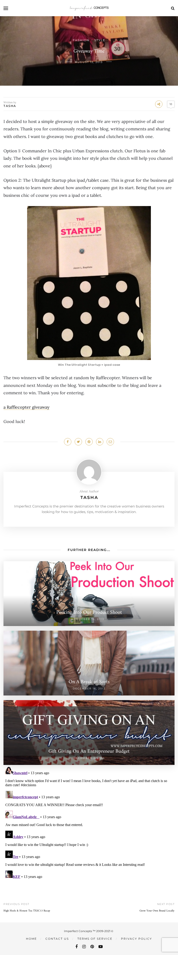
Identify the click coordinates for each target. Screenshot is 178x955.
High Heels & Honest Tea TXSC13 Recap (26, 910)
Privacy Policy (136, 938)
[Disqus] (89, 823)
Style (99, 40)
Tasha (9, 106)
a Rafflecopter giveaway (26, 407)
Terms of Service (94, 938)
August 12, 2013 (89, 62)
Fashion (81, 40)
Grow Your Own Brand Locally (157, 910)
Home (31, 938)
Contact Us (57, 938)
